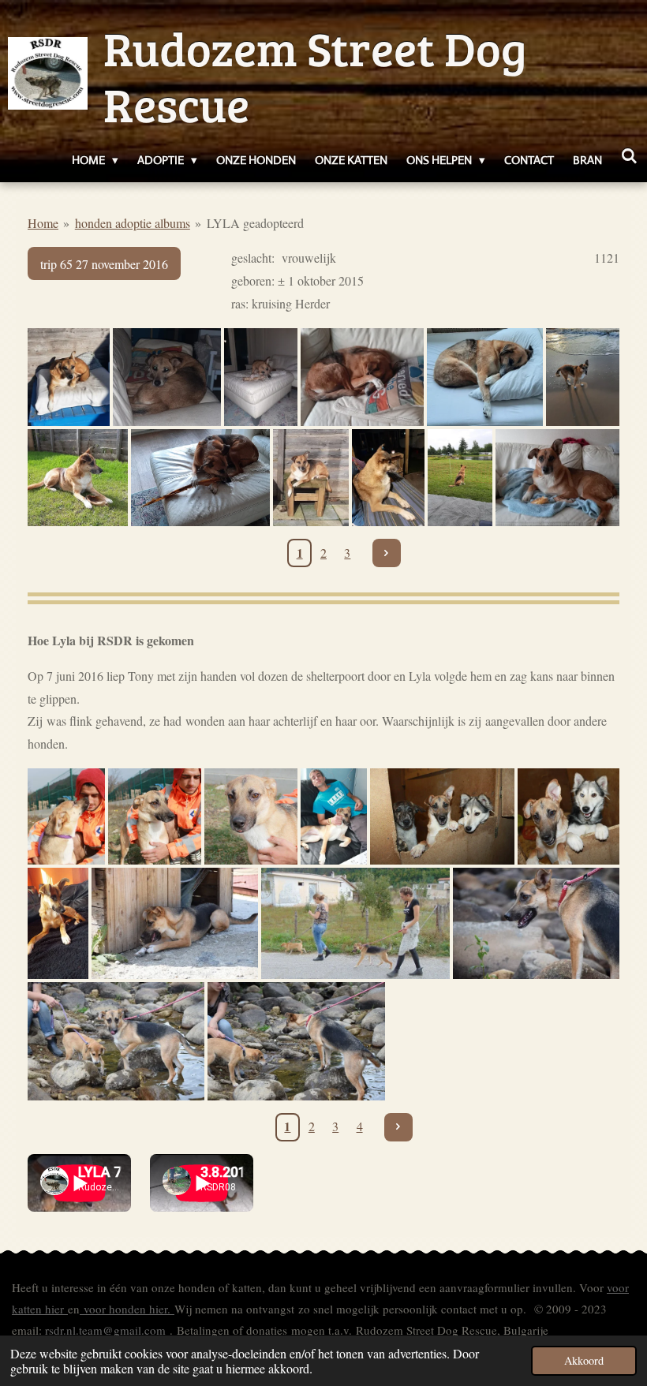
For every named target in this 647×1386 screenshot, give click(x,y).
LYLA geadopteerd (255, 223)
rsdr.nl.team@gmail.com (105, 1330)
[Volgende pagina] (386, 553)
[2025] (69, 377)
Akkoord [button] (584, 1360)
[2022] (557, 477)
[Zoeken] (629, 156)
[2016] (66, 816)
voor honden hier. (127, 1309)
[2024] (485, 377)
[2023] (388, 477)
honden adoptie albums (132, 223)
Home (43, 223)
